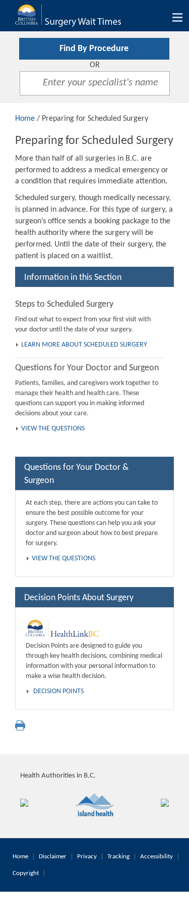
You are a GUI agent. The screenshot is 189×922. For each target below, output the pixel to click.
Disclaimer (53, 856)
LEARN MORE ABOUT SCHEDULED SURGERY (84, 345)
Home (25, 119)
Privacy (87, 856)
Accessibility (156, 856)
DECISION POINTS (58, 691)
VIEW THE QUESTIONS (53, 428)
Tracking (118, 856)
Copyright (26, 873)
